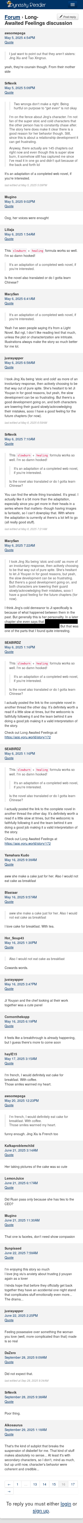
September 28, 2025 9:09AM (26, 1357)
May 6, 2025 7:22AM (20, 545)
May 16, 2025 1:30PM (21, 942)
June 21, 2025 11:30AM (22, 1220)
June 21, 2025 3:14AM (21, 1150)
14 (44, 1484)
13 (35, 1484)
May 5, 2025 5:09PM (20, 87)
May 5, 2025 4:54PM (20, 37)
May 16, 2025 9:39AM (21, 859)
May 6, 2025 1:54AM (20, 234)
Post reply (69, 17)
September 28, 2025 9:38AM (26, 1397)
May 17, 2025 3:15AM (21, 1058)
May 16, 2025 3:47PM (21, 984)
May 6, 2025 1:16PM (20, 647)
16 (63, 1484)
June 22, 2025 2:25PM (21, 1315)
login (66, 1503)
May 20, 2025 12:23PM (22, 1100)
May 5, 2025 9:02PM (20, 201)
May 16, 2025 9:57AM (21, 897)
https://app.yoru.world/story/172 (28, 737)
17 (73, 1484)
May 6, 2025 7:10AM (20, 439)
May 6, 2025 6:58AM (20, 362)
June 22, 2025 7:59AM (21, 1252)
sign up (41, 1510)
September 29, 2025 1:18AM (26, 1429)
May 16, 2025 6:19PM (21, 1021)
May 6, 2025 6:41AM (20, 298)
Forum (12, 16)
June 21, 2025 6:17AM (21, 1183)
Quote (9, 42)
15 (54, 1484)
